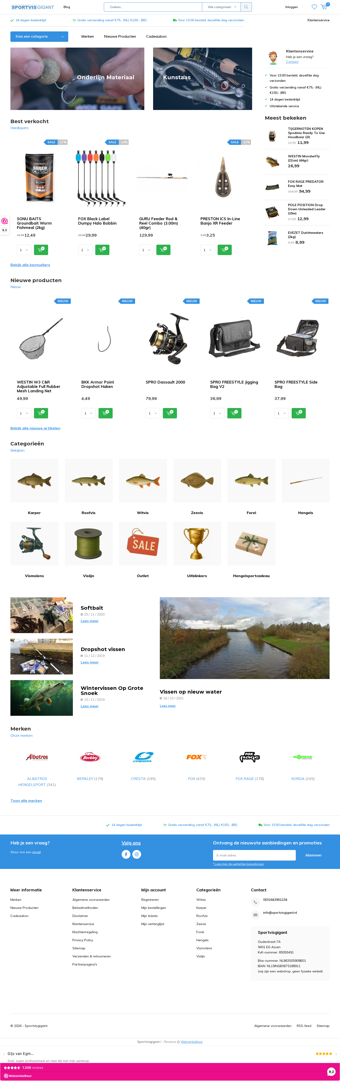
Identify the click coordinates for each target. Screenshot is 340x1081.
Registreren (150, 900)
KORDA (303, 778)
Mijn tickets (149, 916)
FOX (196, 778)
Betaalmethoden (85, 908)
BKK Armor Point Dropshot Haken (97, 384)
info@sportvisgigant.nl (280, 913)
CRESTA (143, 778)
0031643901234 (275, 900)
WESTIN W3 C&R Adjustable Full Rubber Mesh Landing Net (38, 386)
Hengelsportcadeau (251, 575)
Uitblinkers (197, 575)
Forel (251, 512)
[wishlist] (314, 7)
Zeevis (197, 512)
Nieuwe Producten (120, 36)
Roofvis (89, 512)
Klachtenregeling (85, 932)
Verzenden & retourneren (91, 956)
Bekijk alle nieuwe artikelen (35, 428)
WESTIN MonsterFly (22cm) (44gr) (304, 158)
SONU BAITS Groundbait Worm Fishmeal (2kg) (34, 223)
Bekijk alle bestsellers (30, 264)
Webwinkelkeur (192, 1042)
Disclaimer (80, 916)
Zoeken (246, 7)
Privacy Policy (82, 940)
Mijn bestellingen (153, 908)
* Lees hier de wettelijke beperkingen (238, 864)
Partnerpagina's (84, 964)
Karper (34, 512)
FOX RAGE (250, 778)
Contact (292, 62)
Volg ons (131, 843)
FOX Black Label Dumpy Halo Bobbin (97, 220)
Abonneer (313, 855)
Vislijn (88, 575)
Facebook (126, 854)
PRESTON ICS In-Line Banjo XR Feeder (220, 220)
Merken (87, 36)
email (36, 852)
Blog (67, 7)
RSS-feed (304, 1026)
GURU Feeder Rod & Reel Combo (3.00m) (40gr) (158, 223)
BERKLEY (90, 778)
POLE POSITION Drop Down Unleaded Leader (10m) (307, 209)
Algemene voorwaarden (91, 900)
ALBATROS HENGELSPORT (37, 781)
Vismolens (34, 575)
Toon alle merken (26, 800)
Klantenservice (319, 20)
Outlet (143, 575)
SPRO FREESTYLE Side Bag (296, 384)
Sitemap (78, 948)
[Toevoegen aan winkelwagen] (41, 250)
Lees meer (90, 621)
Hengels (305, 512)
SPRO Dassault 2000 (165, 382)
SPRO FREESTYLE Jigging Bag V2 (234, 384)
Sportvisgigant (36, 1026)
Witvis (143, 512)
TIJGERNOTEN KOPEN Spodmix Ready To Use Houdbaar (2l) (306, 133)
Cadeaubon (156, 36)
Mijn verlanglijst (152, 924)
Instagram (136, 854)
